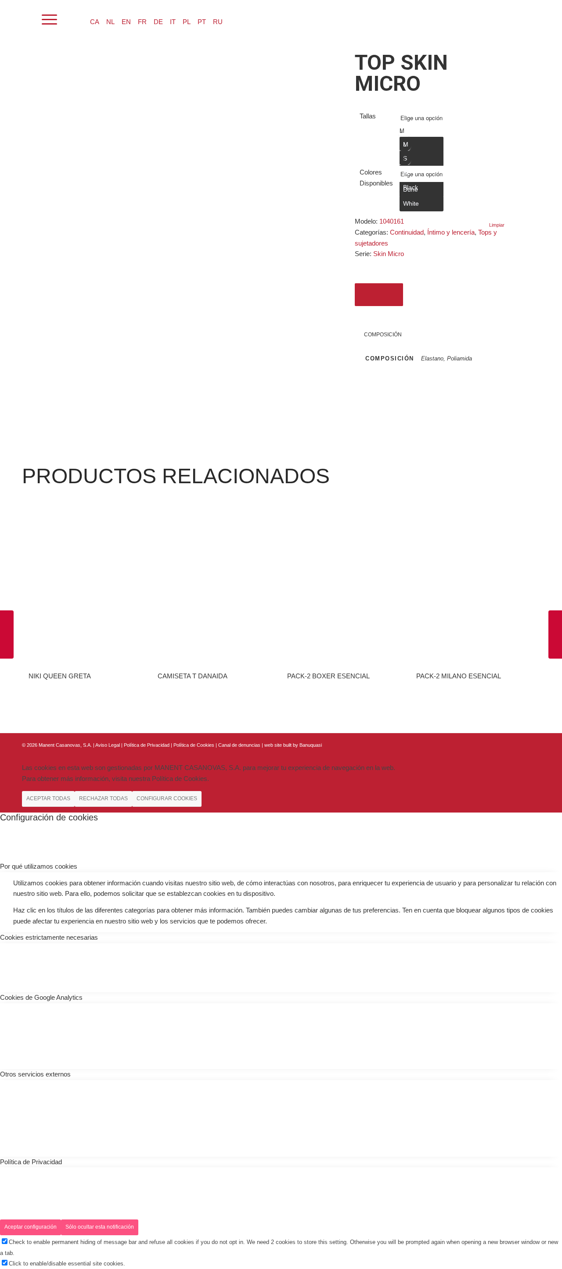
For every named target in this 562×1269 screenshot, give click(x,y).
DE (158, 21)
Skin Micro (388, 253)
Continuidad (407, 232)
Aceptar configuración (30, 1227)
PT (202, 21)
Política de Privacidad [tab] (31, 1162)
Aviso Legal (107, 745)
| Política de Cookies (193, 745)
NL (110, 21)
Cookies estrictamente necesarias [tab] (49, 937)
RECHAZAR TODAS (103, 798)
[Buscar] (26, 19)
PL (187, 21)
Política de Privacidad (147, 745)
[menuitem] (26, 19)
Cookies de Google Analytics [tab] (41, 997)
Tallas (368, 116)
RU (218, 21)
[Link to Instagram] (520, 744)
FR (142, 21)
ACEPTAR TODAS (48, 798)
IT (173, 21)
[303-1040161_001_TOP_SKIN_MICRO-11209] (58, 55)
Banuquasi (310, 745)
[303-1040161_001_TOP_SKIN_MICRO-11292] (66, 55)
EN (126, 21)
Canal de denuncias (239, 745)
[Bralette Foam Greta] (555, 634)
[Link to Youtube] (533, 744)
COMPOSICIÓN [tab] (383, 335)
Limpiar (496, 225)
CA (94, 21)
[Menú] (49, 19)
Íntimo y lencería (451, 232)
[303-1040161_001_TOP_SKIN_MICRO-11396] (73, 55)
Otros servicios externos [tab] (35, 1074)
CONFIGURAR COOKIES (167, 798)
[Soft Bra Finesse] (7, 634)
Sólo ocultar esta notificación (99, 1227)
